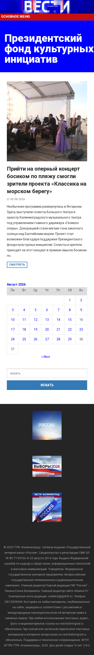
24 (13, 339)
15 (70, 319)
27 (47, 339)
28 (58, 339)
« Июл (45, 357)
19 (35, 329)
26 (35, 339)
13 (47, 319)
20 (47, 329)
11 (24, 319)
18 (24, 329)
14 (58, 319)
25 (24, 339)
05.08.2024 (17, 199)
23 (81, 329)
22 (70, 329)
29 (70, 339)
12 (35, 319)
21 (58, 329)
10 (13, 319)
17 (13, 329)
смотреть (17, 264)
